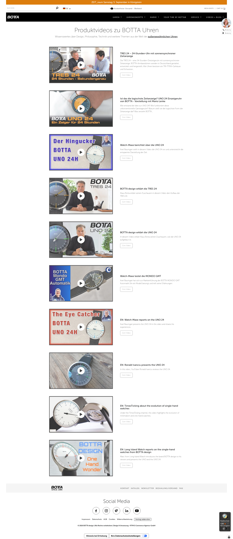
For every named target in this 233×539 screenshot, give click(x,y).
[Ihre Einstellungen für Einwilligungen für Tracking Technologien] (229, 537)
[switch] (225, 528)
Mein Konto (209, 8)
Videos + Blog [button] (214, 17)
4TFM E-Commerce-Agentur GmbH (142, 526)
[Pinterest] (116, 510)
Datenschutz (97, 519)
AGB (105, 519)
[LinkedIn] (126, 510)
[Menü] (229, 513)
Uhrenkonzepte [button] (135, 17)
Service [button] (195, 17)
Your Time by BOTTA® (175, 17)
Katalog (135, 488)
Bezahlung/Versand (167, 488)
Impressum (86, 519)
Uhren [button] (116, 17)
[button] (67, 8)
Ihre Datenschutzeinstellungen (125, 536)
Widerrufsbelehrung (124, 519)
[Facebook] (96, 510)
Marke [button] (153, 17)
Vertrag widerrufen (142, 519)
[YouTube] (137, 510)
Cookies (112, 519)
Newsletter (147, 488)
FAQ (181, 488)
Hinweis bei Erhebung (96, 536)
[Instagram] (106, 510)
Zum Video (126, 75)
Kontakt (124, 488)
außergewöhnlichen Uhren (163, 36)
